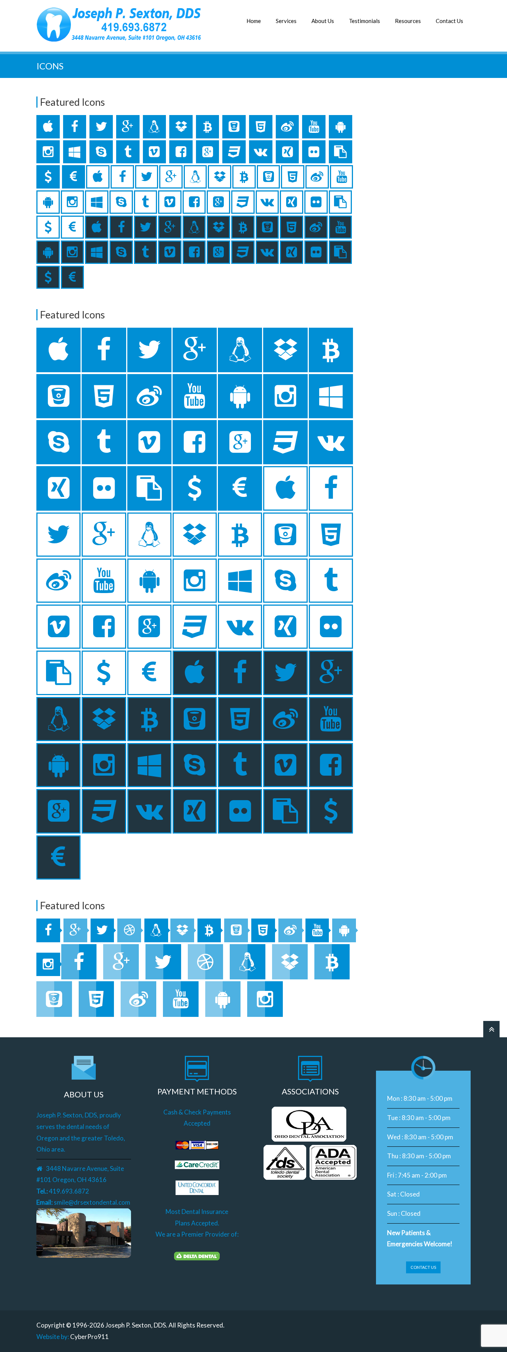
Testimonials (364, 20)
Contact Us (449, 20)
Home (253, 20)
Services (286, 20)
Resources (408, 20)
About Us (322, 20)
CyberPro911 (89, 1336)
